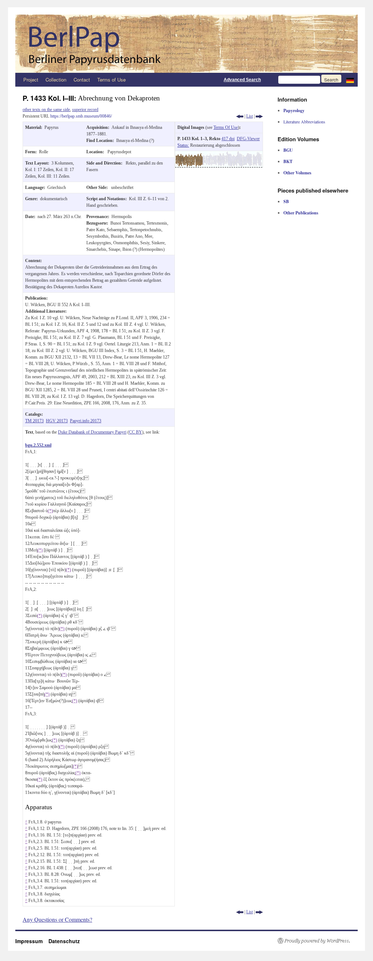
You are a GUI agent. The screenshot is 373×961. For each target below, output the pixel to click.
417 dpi (228, 138)
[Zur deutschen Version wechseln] (350, 80)
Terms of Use (111, 79)
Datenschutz (64, 941)
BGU (288, 150)
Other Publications (300, 213)
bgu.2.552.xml (38, 445)
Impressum (31, 941)
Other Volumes (297, 173)
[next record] (259, 116)
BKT (287, 161)
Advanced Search (242, 79)
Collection (56, 79)
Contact (82, 79)
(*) (50, 510)
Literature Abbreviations (304, 121)
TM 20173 (34, 420)
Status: (183, 145)
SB (286, 201)
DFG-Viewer (248, 138)
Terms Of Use (225, 127)
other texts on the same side (46, 109)
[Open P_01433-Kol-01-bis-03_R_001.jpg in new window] (219, 154)
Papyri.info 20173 (85, 420)
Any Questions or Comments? (57, 919)
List (249, 116)
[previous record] (239, 116)
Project (30, 79)
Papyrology (294, 110)
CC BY (135, 432)
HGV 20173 (57, 420)
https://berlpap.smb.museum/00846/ (81, 116)
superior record (85, 109)
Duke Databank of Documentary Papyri (92, 432)
